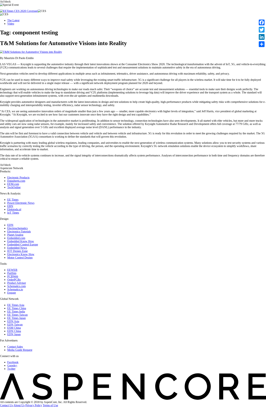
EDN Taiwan (15, 324)
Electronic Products (18, 177)
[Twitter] (261, 29)
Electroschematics (17, 228)
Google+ (12, 365)
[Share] (261, 44)
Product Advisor (16, 282)
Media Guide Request (19, 349)
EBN (10, 206)
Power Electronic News (20, 202)
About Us (19, 405)
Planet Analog (15, 234)
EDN (10, 224)
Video (10, 23)
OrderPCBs (14, 279)
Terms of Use (50, 405)
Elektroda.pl (14, 209)
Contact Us (6, 405)
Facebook (12, 362)
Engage (11, 292)
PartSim (11, 273)
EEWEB (12, 269)
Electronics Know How (20, 254)
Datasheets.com (16, 180)
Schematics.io (15, 289)
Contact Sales (15, 346)
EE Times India (16, 311)
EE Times (12, 199)
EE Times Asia (15, 305)
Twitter (11, 368)
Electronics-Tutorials (19, 231)
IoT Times (13, 212)
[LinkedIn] (261, 37)
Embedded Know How (20, 241)
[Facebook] (261, 22)
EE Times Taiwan (17, 314)
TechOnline (14, 187)
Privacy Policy (33, 405)
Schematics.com (16, 286)
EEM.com (13, 184)
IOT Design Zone (17, 251)
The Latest (13, 20)
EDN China (14, 331)
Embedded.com (16, 238)
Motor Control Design (20, 257)
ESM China (14, 327)
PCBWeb (12, 276)
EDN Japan (14, 334)
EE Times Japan (16, 318)
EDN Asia (13, 321)
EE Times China (16, 308)
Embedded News (17, 247)
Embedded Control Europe (22, 244)
